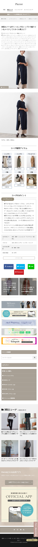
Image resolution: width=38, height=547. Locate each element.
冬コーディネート (29, 43)
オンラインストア (28, 9)
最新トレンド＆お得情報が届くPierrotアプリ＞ (19, 14)
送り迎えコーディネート (11, 48)
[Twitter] (20, 266)
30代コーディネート (12, 35)
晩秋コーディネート (24, 47)
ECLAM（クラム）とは (9, 393)
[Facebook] (9, 266)
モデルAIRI (25, 40)
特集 (4, 9)
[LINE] (31, 266)
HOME (4, 18)
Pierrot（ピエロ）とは (9, 384)
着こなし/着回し (8, 371)
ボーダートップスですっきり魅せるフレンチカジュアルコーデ (9, 459)
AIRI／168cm (10, 140)
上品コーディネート (9, 43)
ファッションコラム (9, 375)
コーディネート (13, 18)
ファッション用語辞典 (9, 398)
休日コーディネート (20, 43)
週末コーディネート (23, 48)
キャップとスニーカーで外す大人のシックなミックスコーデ (28, 459)
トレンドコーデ (18, 9)
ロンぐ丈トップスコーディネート (15, 42)
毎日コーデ (10, 9)
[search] (35, 357)
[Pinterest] (19, 272)
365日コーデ (23, 18)
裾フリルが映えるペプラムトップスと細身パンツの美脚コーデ (9, 432)
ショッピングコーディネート (11, 38)
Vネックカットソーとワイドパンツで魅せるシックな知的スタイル (28, 433)
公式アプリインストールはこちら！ (19, 482)
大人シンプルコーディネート (18, 45)
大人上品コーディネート (12, 47)
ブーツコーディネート (16, 40)
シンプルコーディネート (25, 38)
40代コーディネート (22, 35)
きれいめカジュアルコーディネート (15, 37)
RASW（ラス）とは (9, 389)
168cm (4, 35)
